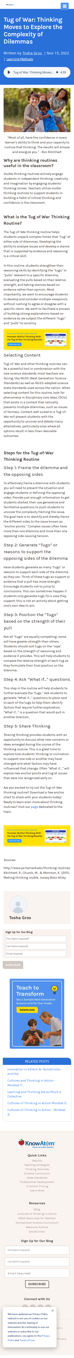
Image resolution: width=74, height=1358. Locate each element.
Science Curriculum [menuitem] (37, 1173)
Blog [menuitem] (37, 1209)
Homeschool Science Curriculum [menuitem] (37, 1222)
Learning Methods (19, 59)
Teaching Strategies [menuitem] (37, 1165)
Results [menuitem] (37, 1160)
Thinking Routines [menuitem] (37, 1169)
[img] (57, 72)
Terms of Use (27, 1340)
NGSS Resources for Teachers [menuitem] (37, 1218)
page (34, 807)
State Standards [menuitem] (37, 1177)
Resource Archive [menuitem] (37, 1227)
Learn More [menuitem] (37, 1190)
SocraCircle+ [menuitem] (37, 1231)
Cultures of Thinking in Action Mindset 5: (37, 1103)
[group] (37, 72)
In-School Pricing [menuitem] (37, 1186)
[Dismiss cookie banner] (52, 1311)
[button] (9, 72)
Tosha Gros (33, 53)
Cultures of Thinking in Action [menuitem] (37, 1213)
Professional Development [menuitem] (37, 1182)
